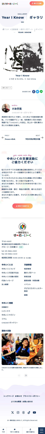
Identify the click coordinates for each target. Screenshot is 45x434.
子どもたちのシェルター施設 (33, 289)
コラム (4, 319)
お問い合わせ (27, 402)
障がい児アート (30, 273)
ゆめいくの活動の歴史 (10, 277)
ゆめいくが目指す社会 (10, 273)
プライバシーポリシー (31, 396)
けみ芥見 (17, 108)
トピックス (6, 311)
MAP (20, 247)
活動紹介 (5, 307)
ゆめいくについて (8, 269)
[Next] (26, 375)
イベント (27, 284)
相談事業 (27, 269)
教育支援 (27, 277)
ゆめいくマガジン (8, 315)
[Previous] (19, 375)
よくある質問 (16, 402)
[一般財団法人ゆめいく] (5, 29)
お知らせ (18, 396)
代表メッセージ (8, 280)
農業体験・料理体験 (31, 280)
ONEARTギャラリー (10, 323)
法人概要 (5, 284)
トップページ (9, 396)
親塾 (26, 295)
